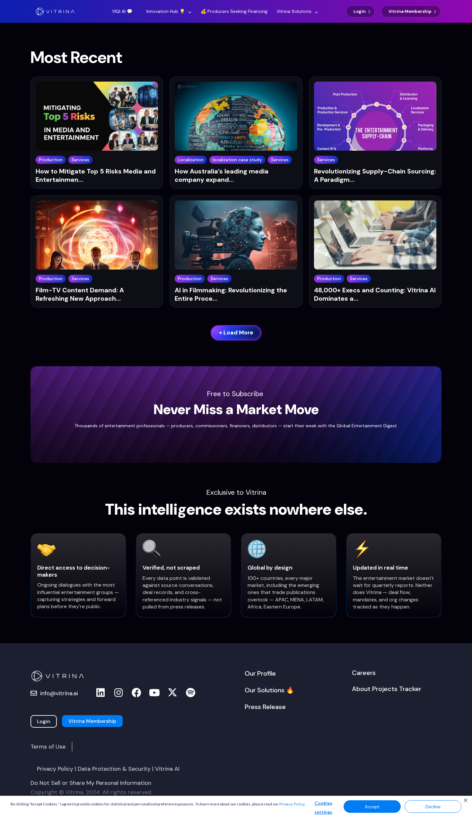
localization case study (237, 160)
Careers (364, 673)
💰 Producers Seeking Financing (234, 11)
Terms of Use (48, 746)
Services (80, 160)
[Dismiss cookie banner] (465, 800)
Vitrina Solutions (294, 11)
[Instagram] (118, 692)
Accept (372, 806)
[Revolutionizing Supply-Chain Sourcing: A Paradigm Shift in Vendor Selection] (375, 118)
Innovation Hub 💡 (165, 11)
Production (51, 160)
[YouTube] (154, 692)
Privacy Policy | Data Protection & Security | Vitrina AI (108, 769)
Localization (191, 160)
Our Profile (260, 673)
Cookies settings (323, 807)
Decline (433, 806)
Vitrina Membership (410, 11)
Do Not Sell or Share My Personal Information (91, 783)
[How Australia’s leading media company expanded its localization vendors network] (236, 118)
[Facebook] (136, 692)
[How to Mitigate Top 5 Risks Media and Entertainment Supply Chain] (97, 118)
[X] (172, 692)
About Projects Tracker (386, 689)
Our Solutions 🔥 (269, 690)
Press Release (265, 707)
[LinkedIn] (100, 692)
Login (360, 11)
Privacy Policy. (292, 804)
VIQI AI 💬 (122, 11)
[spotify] (190, 692)
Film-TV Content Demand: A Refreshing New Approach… (80, 294)
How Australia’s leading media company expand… (221, 175)
